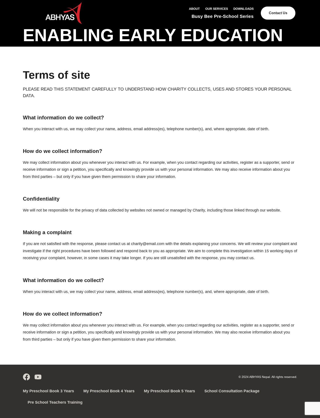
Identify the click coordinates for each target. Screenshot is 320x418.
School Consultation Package (231, 391)
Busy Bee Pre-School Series (223, 16)
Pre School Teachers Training (55, 402)
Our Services (216, 8)
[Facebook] (26, 377)
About (194, 8)
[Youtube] (38, 377)
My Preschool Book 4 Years (109, 391)
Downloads (243, 8)
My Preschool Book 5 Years (169, 391)
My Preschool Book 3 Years (48, 391)
